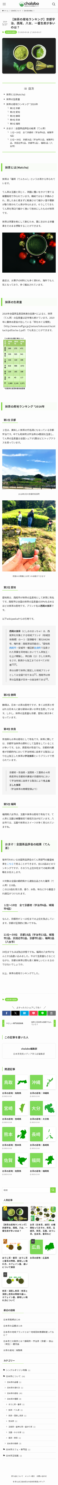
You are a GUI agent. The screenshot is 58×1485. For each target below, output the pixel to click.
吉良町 (37, 647)
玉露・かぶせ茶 (16, 1432)
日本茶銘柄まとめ (11, 1319)
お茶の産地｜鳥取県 (12, 1350)
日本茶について (15, 1376)
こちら (10, 863)
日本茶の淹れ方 (15, 1387)
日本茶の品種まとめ (12, 1325)
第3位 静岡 (15, 115)
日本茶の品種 (14, 1382)
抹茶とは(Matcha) (15, 94)
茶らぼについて (17, 1476)
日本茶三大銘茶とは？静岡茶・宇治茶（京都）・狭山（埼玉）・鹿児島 (28, 1342)
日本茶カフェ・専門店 (18, 1449)
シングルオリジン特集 (18, 1370)
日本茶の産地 (10, 32)
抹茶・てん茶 (15, 1410)
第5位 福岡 (15, 123)
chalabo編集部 (29, 1048)
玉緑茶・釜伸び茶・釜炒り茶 (21, 1426)
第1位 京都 (15, 108)
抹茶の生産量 (13, 99)
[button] (6, 1013)
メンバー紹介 (30, 1476)
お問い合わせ (42, 1476)
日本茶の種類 (14, 1398)
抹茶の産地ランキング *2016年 (22, 104)
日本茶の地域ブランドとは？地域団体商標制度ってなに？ (28, 1333)
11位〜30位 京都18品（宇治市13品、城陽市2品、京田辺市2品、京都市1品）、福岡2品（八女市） (32, 143)
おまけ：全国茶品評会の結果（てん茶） (26, 128)
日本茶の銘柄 (14, 1443)
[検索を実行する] (53, 1190)
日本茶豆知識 (14, 1455)
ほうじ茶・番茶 (16, 1404)
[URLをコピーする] (51, 1013)
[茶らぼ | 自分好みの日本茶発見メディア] (29, 4)
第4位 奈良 (15, 119)
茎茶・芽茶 (14, 1437)
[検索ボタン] (54, 4)
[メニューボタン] (4, 4)
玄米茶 (12, 1421)
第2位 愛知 (15, 111)
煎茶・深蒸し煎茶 (17, 1415)
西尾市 (12, 647)
